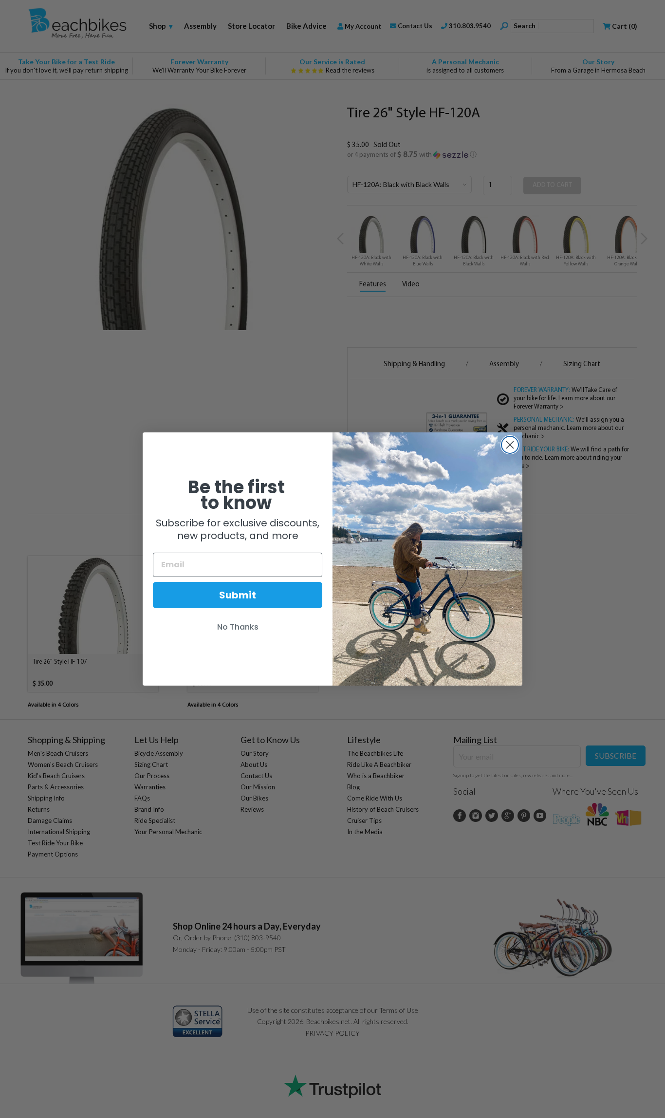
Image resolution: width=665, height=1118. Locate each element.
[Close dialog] (509, 444)
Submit (237, 595)
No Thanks (238, 627)
